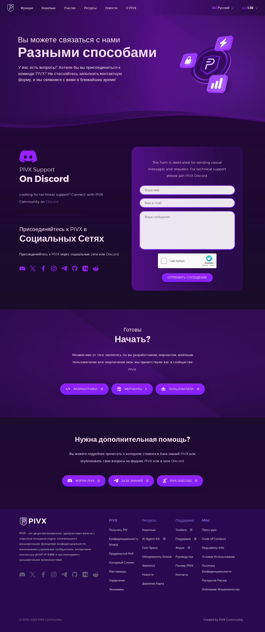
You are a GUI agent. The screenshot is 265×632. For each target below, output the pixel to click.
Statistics (148, 565)
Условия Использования (218, 557)
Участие (70, 8)
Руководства (184, 557)
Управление (117, 580)
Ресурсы (90, 8)
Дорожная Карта (153, 583)
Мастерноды (117, 571)
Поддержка (183, 539)
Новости (111, 8)
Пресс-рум (209, 530)
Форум (180, 548)
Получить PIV (118, 530)
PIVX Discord (196, 176)
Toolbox (181, 530)
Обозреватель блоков (157, 557)
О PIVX (131, 8)
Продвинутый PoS (121, 553)
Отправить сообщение (187, 277)
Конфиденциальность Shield (123, 541)
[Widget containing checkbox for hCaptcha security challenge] (187, 260)
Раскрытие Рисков (214, 580)
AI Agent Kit (151, 539)
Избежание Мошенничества (220, 589)
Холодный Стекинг (121, 562)
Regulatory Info (213, 548)
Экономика (116, 589)
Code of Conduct (214, 539)
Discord (52, 202)
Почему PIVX (184, 565)
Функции (27, 8)
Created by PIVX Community (223, 619)
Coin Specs (150, 548)
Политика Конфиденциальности (216, 568)
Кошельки (48, 8)
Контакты (182, 574)
